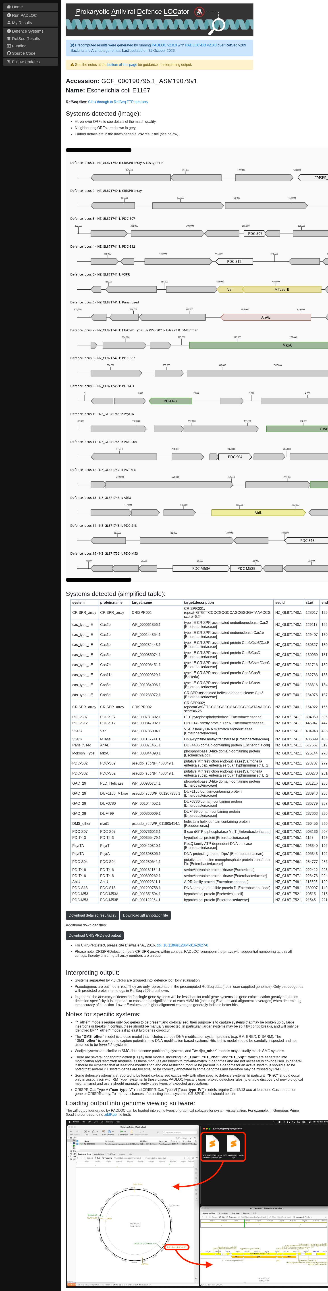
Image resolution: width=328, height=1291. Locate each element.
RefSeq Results (25, 38)
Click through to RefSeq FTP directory (118, 102)
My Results (21, 23)
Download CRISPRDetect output (95, 935)
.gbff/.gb (110, 1114)
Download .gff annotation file (145, 915)
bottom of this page (122, 65)
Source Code (23, 53)
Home (17, 7)
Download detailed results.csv (92, 915)
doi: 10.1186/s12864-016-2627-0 (182, 945)
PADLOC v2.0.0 (164, 45)
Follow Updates (25, 62)
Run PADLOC (24, 15)
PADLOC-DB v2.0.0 (201, 45)
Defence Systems (27, 31)
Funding (19, 46)
